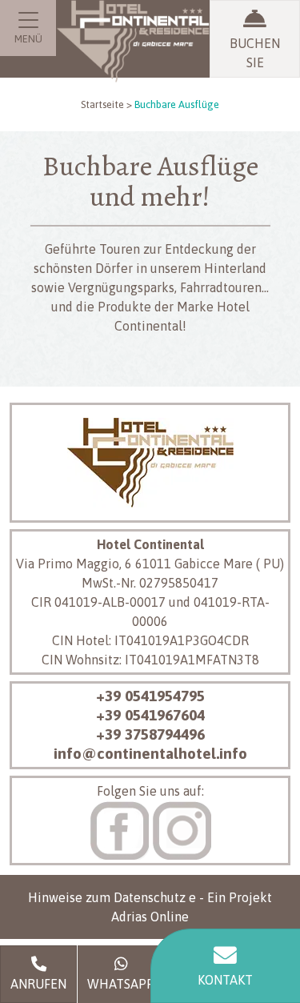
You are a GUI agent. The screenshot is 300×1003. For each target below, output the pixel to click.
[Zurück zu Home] (133, 61)
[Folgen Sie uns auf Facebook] (119, 828)
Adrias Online (150, 916)
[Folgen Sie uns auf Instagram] (181, 828)
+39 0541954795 (150, 695)
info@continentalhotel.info (150, 753)
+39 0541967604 (150, 715)
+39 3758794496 (150, 734)
